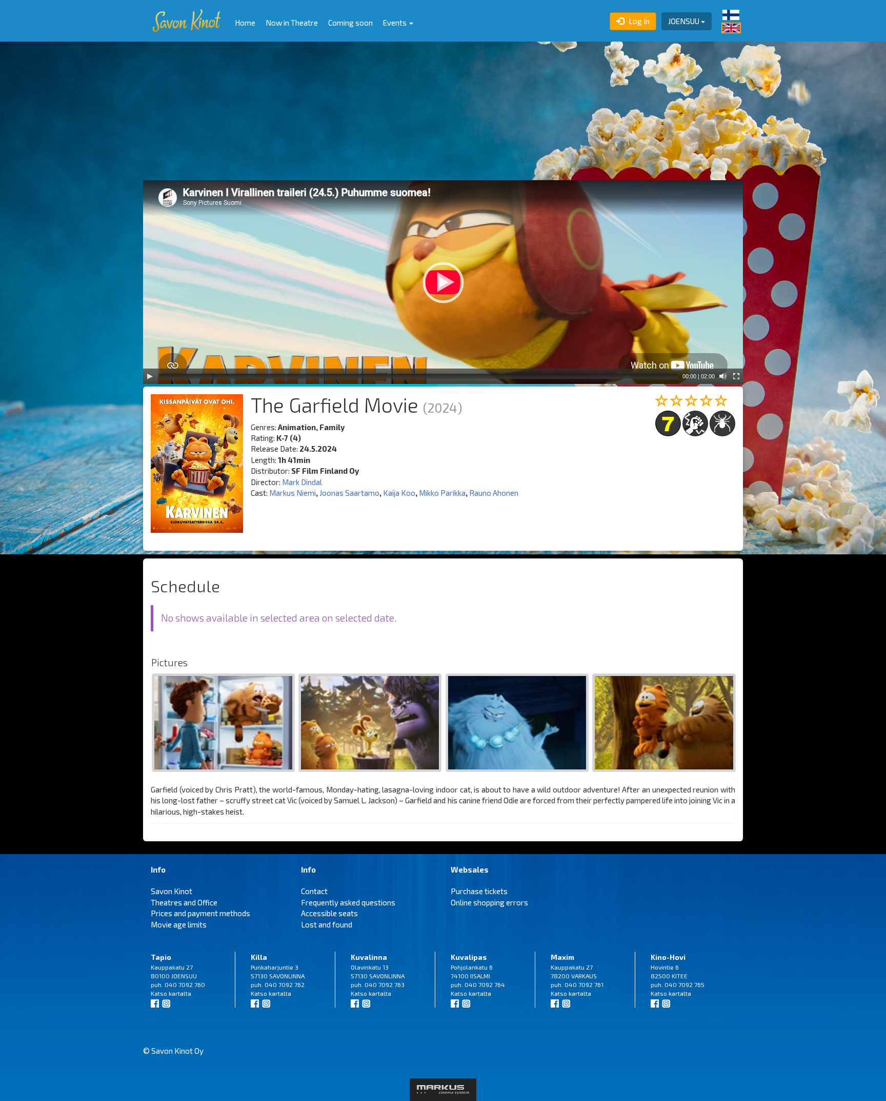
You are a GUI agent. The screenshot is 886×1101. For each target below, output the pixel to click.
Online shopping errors (489, 902)
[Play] (150, 376)
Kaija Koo (399, 492)
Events (395, 22)
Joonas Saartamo (349, 492)
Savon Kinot (171, 891)
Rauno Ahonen (493, 492)
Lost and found (326, 924)
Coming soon (350, 22)
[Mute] (723, 376)
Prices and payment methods (200, 913)
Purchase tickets (479, 891)
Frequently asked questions (348, 902)
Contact (314, 891)
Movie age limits (179, 924)
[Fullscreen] (736, 376)
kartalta (180, 993)
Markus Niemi (292, 492)
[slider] (418, 376)
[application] (443, 282)
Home (245, 22)
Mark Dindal (302, 482)
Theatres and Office (184, 902)
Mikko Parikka (442, 492)
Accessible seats (329, 913)
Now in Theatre (292, 22)
